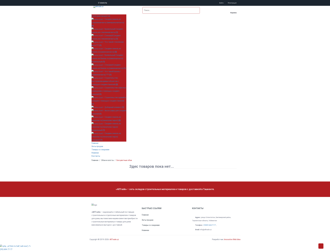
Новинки (95, 153)
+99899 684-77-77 (209, 225)
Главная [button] (95, 143)
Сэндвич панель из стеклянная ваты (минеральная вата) (108, 22)
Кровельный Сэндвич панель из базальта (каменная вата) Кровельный (107, 58)
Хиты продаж (97, 146)
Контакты (96, 156)
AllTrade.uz (114, 239)
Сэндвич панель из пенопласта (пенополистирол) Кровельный (106, 127)
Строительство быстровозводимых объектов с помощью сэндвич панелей (105, 81)
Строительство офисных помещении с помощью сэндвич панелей (109, 91)
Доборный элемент (114, 107)
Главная (95, 160)
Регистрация (232, 3)
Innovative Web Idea (232, 239)
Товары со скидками (100, 150)
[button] (145, 215)
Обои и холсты (107, 160)
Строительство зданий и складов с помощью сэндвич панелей (109, 100)
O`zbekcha (102, 3)
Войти (221, 3)
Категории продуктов (101, 16)
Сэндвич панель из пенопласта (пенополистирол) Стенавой (106, 136)
